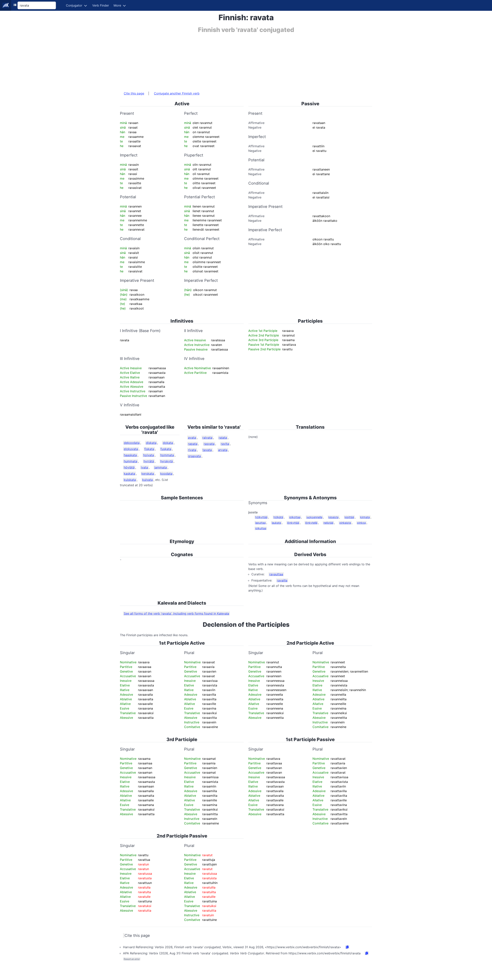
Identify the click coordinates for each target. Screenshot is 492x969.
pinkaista (345, 522)
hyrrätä (149, 461)
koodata (166, 473)
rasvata (209, 444)
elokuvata (131, 449)
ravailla (282, 580)
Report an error (132, 958)
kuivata (147, 480)
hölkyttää (261, 517)
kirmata (365, 517)
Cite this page (134, 93)
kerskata (147, 473)
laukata (276, 522)
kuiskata (130, 480)
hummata (130, 461)
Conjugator (74, 5)
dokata (168, 443)
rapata (192, 444)
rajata (223, 437)
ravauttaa (276, 574)
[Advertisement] (235, 60)
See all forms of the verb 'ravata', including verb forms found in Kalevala (176, 613)
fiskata (149, 449)
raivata (207, 437)
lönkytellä (311, 522)
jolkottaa (294, 517)
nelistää (328, 522)
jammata (160, 467)
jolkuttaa (260, 528)
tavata (207, 450)
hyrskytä (166, 461)
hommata (167, 455)
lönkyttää (293, 522)
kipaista (333, 517)
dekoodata (132, 443)
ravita (225, 444)
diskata (151, 443)
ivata (144, 467)
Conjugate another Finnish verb (176, 93)
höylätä (129, 467)
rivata (192, 450)
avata (192, 437)
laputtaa (260, 522)
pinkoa (361, 522)
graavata (194, 456)
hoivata (148, 455)
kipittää (349, 517)
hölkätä (278, 517)
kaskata (129, 473)
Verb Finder (100, 5)
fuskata (165, 449)
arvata (222, 450)
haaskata (130, 455)
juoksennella (314, 517)
